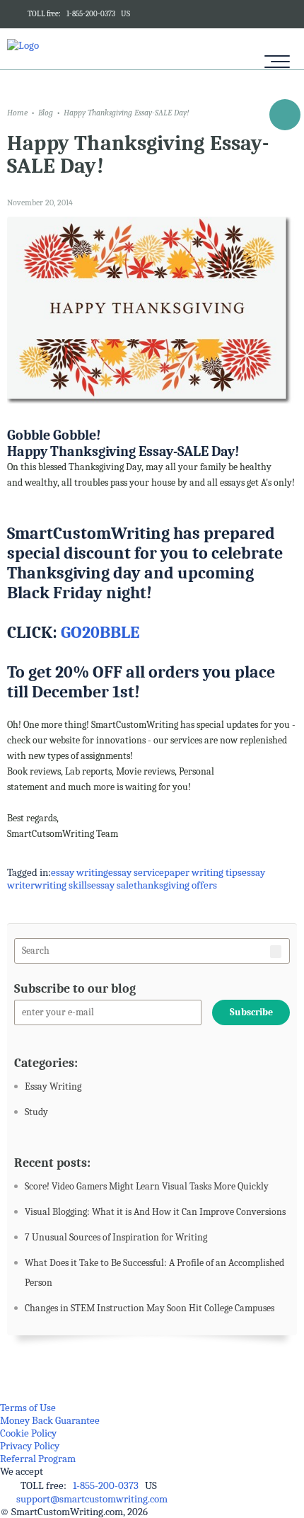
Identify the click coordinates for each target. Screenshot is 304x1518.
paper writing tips (203, 872)
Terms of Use (28, 1407)
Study (36, 1112)
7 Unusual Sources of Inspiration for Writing (116, 1237)
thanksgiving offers (175, 885)
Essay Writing (53, 1086)
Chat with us (284, 117)
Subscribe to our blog (75, 988)
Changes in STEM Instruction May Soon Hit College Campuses (149, 1308)
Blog (45, 113)
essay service (136, 872)
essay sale (112, 885)
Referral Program (38, 1458)
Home (17, 113)
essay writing (79, 872)
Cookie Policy (28, 1433)
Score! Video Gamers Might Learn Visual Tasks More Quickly (147, 1186)
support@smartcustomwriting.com (92, 1499)
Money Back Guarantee (50, 1420)
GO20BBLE (100, 632)
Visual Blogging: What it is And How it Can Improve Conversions (155, 1212)
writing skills (63, 885)
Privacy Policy (29, 1445)
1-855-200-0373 (90, 13)
